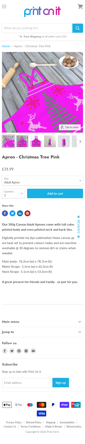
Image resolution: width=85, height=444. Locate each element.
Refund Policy (34, 422)
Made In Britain (53, 426)
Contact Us (10, 426)
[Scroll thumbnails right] (79, 141)
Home (6, 46)
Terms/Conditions (31, 426)
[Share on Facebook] (5, 213)
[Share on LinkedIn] (20, 213)
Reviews (79, 226)
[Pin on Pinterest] (27, 213)
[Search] (77, 28)
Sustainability (67, 422)
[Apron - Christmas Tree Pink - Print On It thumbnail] (8, 141)
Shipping (50, 422)
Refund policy (74, 426)
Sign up (61, 382)
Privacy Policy (14, 422)
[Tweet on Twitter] (12, 213)
